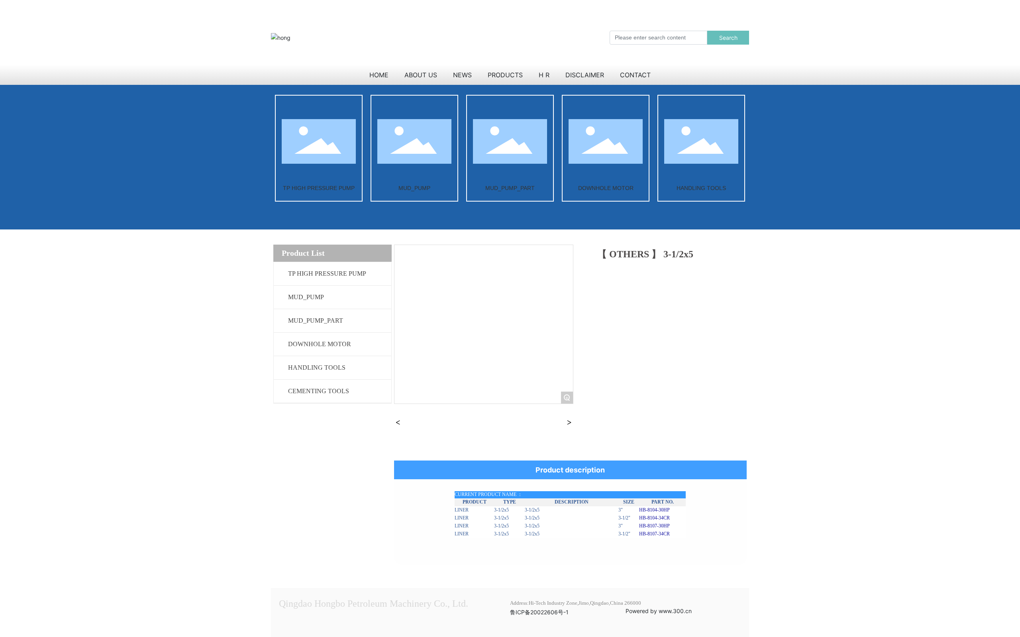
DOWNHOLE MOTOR (606, 188)
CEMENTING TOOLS (318, 391)
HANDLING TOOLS (701, 188)
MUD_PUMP (414, 188)
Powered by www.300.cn (659, 611)
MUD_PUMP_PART (510, 188)
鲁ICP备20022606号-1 (539, 612)
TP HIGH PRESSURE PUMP (319, 188)
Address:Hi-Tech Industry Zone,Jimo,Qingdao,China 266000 (575, 603)
